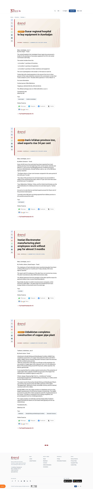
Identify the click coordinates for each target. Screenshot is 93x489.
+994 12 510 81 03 (14, 470)
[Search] (55, 10)
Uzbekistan (20, 413)
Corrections (45, 466)
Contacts (45, 462)
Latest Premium (32, 460)
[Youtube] (21, 481)
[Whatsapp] (12, 481)
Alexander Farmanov (51, 413)
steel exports (21, 202)
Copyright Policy (74, 462)
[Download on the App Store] (68, 481)
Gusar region (21, 99)
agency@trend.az (14, 471)
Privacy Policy (74, 460)
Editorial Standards (47, 464)
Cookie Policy (73, 464)
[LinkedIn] (27, 481)
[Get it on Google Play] (77, 481)
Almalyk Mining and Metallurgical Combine (35, 413)
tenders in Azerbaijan (31, 99)
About (44, 458)
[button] (12, 20)
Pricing (58, 458)
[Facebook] (15, 481)
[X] (18, 481)
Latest (30, 458)
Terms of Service (74, 458)
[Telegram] (24, 481)
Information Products (61, 460)
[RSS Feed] (30, 481)
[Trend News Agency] (15, 458)
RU (80, 486)
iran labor (20, 291)
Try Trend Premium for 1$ (26, 113)
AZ (78, 486)
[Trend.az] (15, 10)
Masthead (45, 460)
